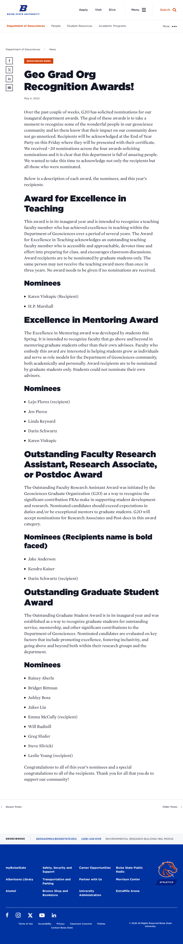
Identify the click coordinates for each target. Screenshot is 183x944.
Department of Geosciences (26, 26)
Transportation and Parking (57, 881)
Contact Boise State (62, 927)
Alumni (11, 891)
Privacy (61, 923)
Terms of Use (26, 923)
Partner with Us (90, 879)
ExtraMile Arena (127, 891)
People (56, 26)
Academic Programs (112, 26)
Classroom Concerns (81, 923)
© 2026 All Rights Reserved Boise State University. (150, 925)
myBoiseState (16, 867)
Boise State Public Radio (129, 870)
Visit (98, 9)
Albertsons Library (19, 879)
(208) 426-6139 (91, 838)
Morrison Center (128, 879)
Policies (101, 923)
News (52, 49)
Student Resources (79, 26)
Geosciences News (39, 61)
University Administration (90, 893)
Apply (83, 9)
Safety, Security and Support (57, 870)
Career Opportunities (95, 867)
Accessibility (44, 923)
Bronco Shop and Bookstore (55, 893)
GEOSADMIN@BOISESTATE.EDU (56, 838)
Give (112, 9)
